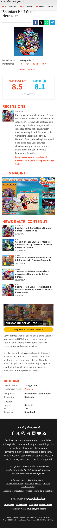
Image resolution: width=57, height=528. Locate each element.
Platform (28, 388)
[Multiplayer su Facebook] (12, 433)
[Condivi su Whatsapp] (46, 22)
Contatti (46, 483)
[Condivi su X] (41, 22)
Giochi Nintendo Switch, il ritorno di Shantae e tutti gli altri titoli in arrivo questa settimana (33, 244)
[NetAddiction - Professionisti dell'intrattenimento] (35, 499)
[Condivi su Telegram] (52, 22)
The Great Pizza (18, 508)
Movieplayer (21, 504)
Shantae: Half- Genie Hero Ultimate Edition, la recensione (33, 229)
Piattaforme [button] (10, 6)
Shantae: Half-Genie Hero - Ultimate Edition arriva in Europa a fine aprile (33, 259)
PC (21, 63)
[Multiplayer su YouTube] (39, 433)
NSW (44, 63)
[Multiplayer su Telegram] (28, 433)
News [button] (41, 6)
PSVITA (31, 69)
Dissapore (33, 504)
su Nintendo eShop (28, 329)
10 (44, 81)
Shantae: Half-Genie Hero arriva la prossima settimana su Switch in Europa (32, 274)
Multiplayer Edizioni (36, 508)
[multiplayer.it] (28, 427)
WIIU (22, 69)
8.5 (17, 86)
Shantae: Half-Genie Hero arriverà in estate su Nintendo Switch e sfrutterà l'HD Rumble (33, 289)
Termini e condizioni (14, 483)
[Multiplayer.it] (13, 1)
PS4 (27, 63)
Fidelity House (45, 504)
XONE (35, 63)
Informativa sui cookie (21, 480)
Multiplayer (9, 504)
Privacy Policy (38, 480)
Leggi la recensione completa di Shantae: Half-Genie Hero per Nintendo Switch (35, 161)
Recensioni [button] (27, 6)
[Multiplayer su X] (18, 433)
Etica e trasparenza (33, 483)
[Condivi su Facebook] (35, 22)
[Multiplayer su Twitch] (34, 433)
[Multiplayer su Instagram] (23, 433)
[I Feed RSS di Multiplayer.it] (44, 433)
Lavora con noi (27, 486)
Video (50, 6)
